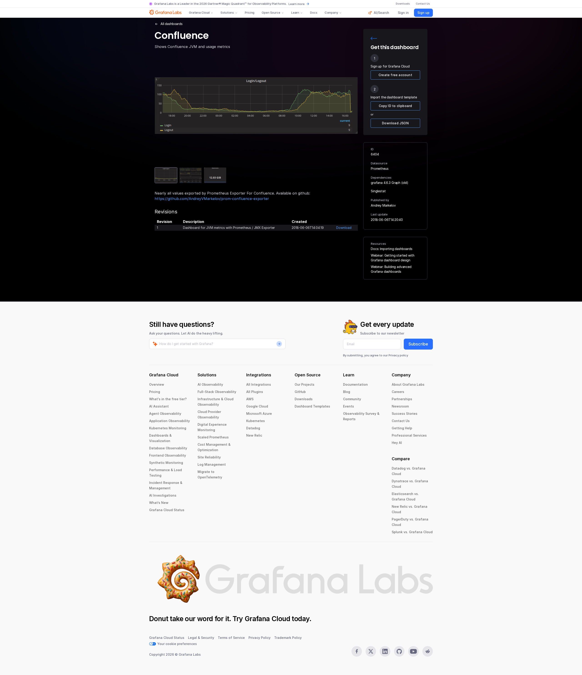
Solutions (227, 12)
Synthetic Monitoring (166, 463)
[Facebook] (356, 651)
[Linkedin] (385, 651)
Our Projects (304, 384)
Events (348, 406)
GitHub (300, 392)
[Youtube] (413, 651)
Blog (346, 392)
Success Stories (404, 413)
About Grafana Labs (408, 384)
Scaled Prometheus (213, 437)
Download (343, 228)
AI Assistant (159, 406)
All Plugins (254, 392)
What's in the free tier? (168, 399)
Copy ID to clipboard (395, 106)
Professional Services (409, 435)
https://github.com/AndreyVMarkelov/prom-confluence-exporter (212, 198)
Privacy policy (398, 355)
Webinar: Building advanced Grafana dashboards (391, 269)
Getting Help (402, 428)
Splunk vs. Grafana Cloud (412, 532)
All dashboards (172, 24)
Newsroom (400, 406)
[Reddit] (427, 651)
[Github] (399, 651)
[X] (371, 651)
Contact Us (401, 421)
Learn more (296, 4)
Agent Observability (165, 413)
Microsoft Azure (259, 413)
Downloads (304, 399)
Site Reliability (209, 457)
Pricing (249, 12)
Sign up (423, 13)
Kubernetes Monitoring (167, 428)
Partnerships (402, 399)
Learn (295, 12)
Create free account (395, 75)
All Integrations (258, 384)
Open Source (271, 12)
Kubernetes (255, 421)
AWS (249, 399)
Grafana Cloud (199, 12)
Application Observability (169, 421)
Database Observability (168, 448)
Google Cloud (257, 406)
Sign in (403, 13)
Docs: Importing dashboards (391, 249)
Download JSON (395, 123)
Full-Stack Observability (217, 392)
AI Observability (210, 384)
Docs (313, 12)
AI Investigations (162, 495)
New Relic (254, 435)
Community (352, 399)
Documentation (355, 384)
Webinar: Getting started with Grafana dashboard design (392, 257)
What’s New (158, 503)
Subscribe (418, 344)
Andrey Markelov (383, 205)
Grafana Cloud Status (166, 510)
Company (331, 12)
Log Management (212, 464)
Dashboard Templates (312, 406)
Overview (156, 384)
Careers (398, 392)
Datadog (253, 428)
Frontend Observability (167, 455)
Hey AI (397, 443)
